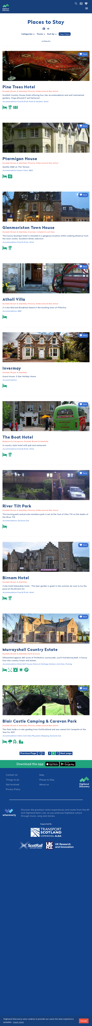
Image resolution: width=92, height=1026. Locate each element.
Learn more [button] (18, 1022)
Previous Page (28, 753)
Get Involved (12, 784)
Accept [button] (83, 1021)
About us (44, 784)
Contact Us (12, 775)
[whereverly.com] (12, 812)
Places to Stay (46, 779)
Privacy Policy (13, 789)
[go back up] (84, 782)
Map (41, 775)
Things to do (12, 779)
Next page (66, 753)
